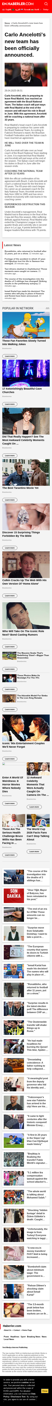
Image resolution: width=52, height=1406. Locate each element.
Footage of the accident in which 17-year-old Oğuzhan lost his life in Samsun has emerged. (25, 261)
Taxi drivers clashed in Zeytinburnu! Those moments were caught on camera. (26, 271)
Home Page (27, 1330)
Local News (9, 1339)
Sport (23, 1337)
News (44, 1337)
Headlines (14, 1337)
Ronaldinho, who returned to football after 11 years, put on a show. (25, 252)
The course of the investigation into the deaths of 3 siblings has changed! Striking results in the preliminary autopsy (26, 282)
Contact (17, 1330)
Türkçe (45, 10)
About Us (7, 1330)
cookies (25, 1382)
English (8, 10)
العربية (17, 10)
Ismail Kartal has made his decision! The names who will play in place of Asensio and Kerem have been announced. (25, 294)
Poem (6, 1337)
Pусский (27, 10)
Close (44, 1391)
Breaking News (33, 1337)
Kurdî (36, 10)
